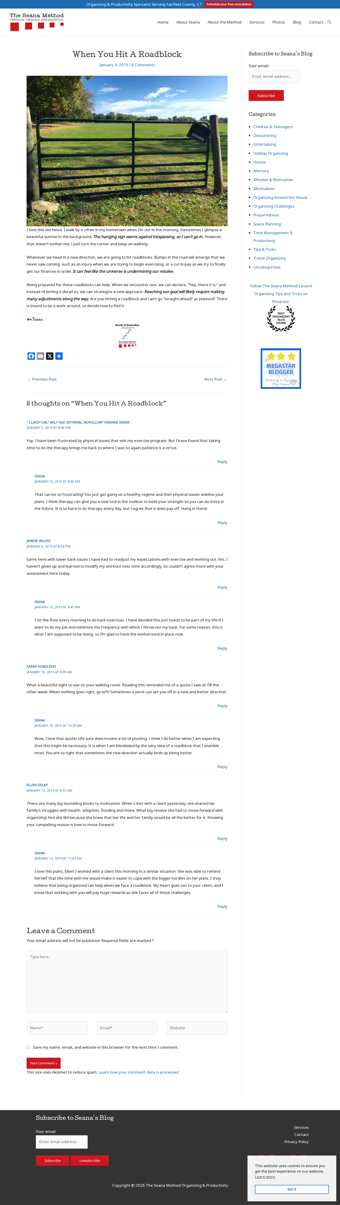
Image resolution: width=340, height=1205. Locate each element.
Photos (278, 22)
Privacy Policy (296, 1141)
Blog (297, 22)
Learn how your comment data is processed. (139, 1072)
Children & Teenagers (273, 126)
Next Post (215, 379)
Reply (222, 461)
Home (163, 22)
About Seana (188, 22)
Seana (39, 476)
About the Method (224, 22)
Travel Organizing (269, 258)
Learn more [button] (265, 1176)
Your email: (259, 65)
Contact (316, 22)
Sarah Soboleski (41, 666)
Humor (259, 162)
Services (256, 22)
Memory (261, 170)
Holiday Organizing (270, 153)
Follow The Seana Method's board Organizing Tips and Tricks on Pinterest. (281, 293)
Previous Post (42, 379)
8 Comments (143, 64)
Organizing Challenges (273, 206)
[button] (329, 22)
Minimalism (264, 188)
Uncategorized (266, 267)
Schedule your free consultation (229, 4)
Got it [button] (291, 1189)
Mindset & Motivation (273, 179)
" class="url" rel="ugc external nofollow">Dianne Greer (78, 422)
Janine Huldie (38, 541)
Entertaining (264, 144)
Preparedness (266, 215)
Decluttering (264, 135)
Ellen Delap (37, 785)
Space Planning (267, 224)
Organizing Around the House (280, 197)
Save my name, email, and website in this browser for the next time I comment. (106, 1047)
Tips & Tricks (264, 249)
